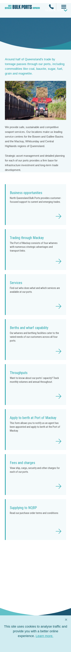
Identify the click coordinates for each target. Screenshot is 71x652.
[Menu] (62, 7)
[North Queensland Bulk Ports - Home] (22, 8)
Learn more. (44, 636)
